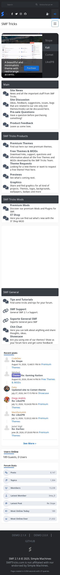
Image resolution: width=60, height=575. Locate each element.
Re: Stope (17, 361)
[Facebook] (12, 14)
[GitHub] (25, 14)
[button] (50, 40)
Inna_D (52, 495)
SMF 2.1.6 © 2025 (19, 558)
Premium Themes (21, 143)
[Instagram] (21, 14)
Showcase (16, 336)
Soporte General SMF (23, 319)
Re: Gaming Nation (32, 375)
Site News (16, 90)
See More (28, 443)
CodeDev (16, 358)
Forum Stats (10, 465)
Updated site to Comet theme (29, 389)
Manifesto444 (19, 412)
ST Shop (15, 215)
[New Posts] (6, 94)
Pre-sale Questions (22, 112)
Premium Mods (20, 205)
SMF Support (18, 309)
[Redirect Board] (6, 311)
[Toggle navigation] (55, 24)
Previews (16, 174)
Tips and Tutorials (21, 299)
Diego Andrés (19, 398)
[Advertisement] (30, 257)
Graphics (15, 182)
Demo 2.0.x (41, 535)
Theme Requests (21, 163)
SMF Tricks (9, 24)
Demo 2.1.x (19, 535)
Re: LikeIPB (18, 400)
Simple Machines (41, 558)
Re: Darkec (18, 428)
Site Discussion (19, 99)
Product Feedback (21, 123)
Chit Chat (16, 327)
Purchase (31, 68)
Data (14, 387)
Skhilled (16, 372)
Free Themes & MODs (24, 151)
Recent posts (10, 353)
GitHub (30, 541)
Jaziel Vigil (17, 426)
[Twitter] (17, 14)
